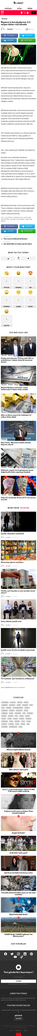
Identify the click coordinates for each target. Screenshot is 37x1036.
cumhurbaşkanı (18, 707)
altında (9, 217)
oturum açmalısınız (19, 687)
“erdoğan (5, 702)
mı (17, 716)
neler (4, 718)
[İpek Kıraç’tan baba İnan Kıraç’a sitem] (18, 863)
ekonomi (6, 219)
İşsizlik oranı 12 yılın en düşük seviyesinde (18, 650)
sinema (29, 718)
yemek (11, 724)
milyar (29, 219)
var (24, 721)
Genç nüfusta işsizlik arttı (11, 621)
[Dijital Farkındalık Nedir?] (18, 905)
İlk (28, 724)
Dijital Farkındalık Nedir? (18, 914)
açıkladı (5, 705)
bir (3, 707)
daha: (27, 707)
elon (26, 710)
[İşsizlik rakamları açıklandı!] (18, 522)
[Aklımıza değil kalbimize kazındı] (18, 740)
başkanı (12, 705)
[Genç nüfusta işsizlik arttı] (18, 609)
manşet (30, 713)
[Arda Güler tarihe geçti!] (18, 843)
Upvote (8, 258)
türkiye (17, 721)
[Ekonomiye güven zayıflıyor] (18, 550)
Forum (11, 1030)
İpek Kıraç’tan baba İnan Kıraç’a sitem (18, 873)
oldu (10, 718)
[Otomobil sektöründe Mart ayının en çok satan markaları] (18, 883)
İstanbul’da (13, 726)
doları (28, 217)
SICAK (19, 9)
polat (22, 718)
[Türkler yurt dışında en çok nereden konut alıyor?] (18, 579)
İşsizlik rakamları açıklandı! (12, 534)
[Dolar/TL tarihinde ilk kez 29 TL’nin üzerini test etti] (18, 486)
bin (32, 705)
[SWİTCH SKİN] (21, 12)
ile (24, 713)
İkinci (23, 724)
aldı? (26, 702)
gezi (12, 713)
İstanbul (5, 726)
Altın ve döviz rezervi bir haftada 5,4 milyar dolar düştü (16, 416)
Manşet (16, 384)
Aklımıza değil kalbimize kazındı (18, 750)
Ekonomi (4, 355)
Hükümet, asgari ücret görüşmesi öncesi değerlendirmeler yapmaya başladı (17, 471)
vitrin (29, 721)
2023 (20, 702)
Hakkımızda (18, 1030)
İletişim (26, 1030)
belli (19, 705)
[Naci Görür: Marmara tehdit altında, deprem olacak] (18, 431)
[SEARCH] (25, 12)
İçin (21, 726)
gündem (18, 713)
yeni (18, 724)
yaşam (5, 724)
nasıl (22, 716)
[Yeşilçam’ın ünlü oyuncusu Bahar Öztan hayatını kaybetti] (18, 801)
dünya (12, 710)
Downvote (28, 258)
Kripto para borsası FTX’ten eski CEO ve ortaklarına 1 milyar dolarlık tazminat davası (17, 360)
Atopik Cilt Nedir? (18, 833)
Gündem (10, 355)
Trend (29, 9)
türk (12, 721)
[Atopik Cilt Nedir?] (18, 823)
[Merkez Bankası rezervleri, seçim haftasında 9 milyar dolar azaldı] (18, 376)
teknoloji (5, 721)
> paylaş (33, 12)
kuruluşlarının (18, 219)
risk (3, 221)
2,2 (3, 217)
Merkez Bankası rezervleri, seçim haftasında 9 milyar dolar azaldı (14, 388)
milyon (11, 716)
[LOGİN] (28, 12)
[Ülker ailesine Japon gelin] (18, 760)
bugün (9, 707)
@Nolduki (18, 1015)
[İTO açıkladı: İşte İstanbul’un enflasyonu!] (18, 667)
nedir (27, 716)
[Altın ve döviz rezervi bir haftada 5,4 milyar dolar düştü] (18, 403)
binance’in (18, 217)
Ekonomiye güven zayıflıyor (12, 562)
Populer (8, 9)
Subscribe (18, 1018)
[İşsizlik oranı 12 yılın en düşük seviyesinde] (18, 638)
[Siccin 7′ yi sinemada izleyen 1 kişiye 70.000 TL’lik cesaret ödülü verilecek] (18, 780)
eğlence (5, 713)
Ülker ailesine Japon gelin (18, 769)
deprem (5, 710)
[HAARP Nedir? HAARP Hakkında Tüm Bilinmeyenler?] (18, 924)
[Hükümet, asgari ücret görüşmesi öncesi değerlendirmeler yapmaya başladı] (18, 458)
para (16, 718)
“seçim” (13, 702)
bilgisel (26, 705)
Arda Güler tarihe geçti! (18, 853)
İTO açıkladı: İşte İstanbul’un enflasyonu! (17, 679)
